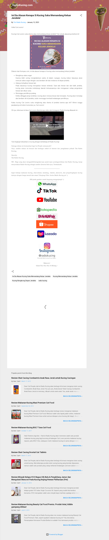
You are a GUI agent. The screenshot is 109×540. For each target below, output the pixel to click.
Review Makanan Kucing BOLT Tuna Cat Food (31, 427)
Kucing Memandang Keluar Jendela (65, 276)
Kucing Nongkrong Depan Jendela (24, 281)
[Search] (100, 6)
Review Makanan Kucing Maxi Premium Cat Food (32, 403)
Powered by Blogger (56, 534)
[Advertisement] (95, 43)
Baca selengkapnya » (72, 396)
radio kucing (43, 281)
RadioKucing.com (22, 5)
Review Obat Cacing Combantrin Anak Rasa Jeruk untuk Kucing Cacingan (43, 378)
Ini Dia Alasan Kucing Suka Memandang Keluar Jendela (31, 276)
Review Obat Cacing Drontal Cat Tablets (28, 452)
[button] (81, 15)
